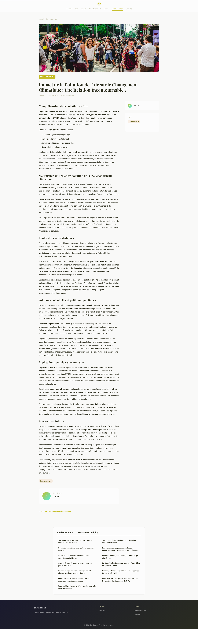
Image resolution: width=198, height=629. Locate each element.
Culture (84, 9)
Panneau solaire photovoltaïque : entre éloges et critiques (120, 556)
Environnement (117, 9)
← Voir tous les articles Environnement (55, 511)
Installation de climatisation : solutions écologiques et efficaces (73, 556)
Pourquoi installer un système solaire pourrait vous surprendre (76, 587)
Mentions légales (140, 611)
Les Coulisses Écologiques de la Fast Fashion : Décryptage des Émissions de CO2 (120, 579)
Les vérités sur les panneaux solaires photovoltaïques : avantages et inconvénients (120, 549)
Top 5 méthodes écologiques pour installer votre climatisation (119, 541)
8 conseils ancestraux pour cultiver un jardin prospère (76, 549)
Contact (137, 615)
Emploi (106, 9)
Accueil (69, 9)
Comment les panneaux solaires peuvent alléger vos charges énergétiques (74, 572)
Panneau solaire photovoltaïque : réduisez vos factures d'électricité (120, 572)
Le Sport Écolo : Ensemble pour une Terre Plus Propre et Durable (121, 564)
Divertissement (95, 9)
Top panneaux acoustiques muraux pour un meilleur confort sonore (75, 541)
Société (129, 9)
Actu (76, 9)
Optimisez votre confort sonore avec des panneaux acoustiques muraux (74, 579)
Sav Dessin (40, 607)
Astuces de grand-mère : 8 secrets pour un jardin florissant (75, 564)
